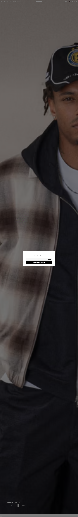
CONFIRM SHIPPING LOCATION (39, 262)
